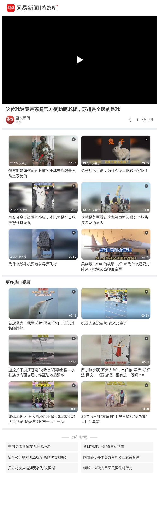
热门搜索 (79, 437)
